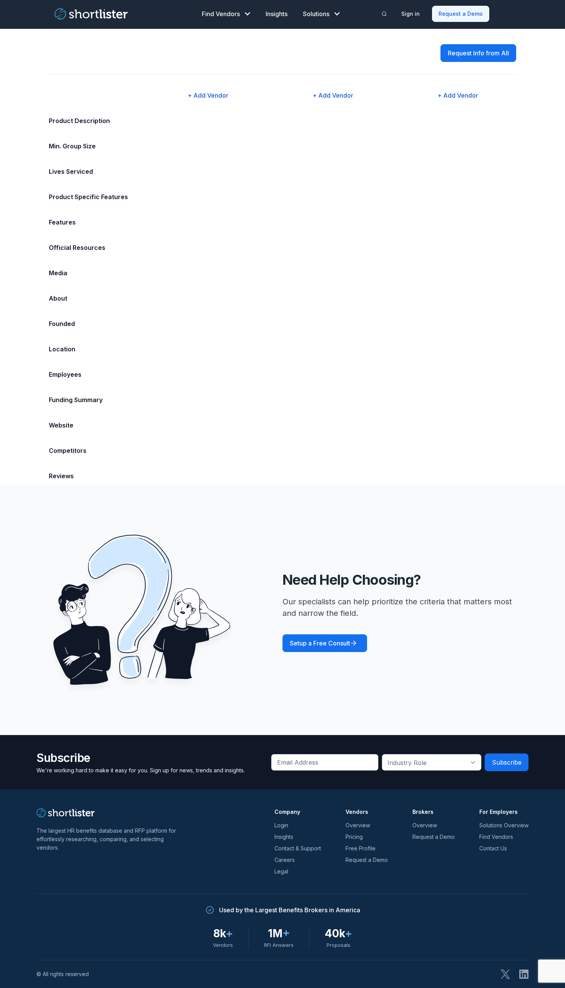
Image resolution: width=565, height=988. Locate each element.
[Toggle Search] (384, 14)
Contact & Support (297, 848)
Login (281, 825)
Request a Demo (461, 13)
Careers (284, 860)
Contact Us (493, 848)
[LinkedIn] (523, 974)
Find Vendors (221, 14)
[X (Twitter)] (505, 974)
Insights (276, 14)
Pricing (354, 836)
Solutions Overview (503, 825)
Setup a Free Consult (320, 643)
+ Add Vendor (208, 95)
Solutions (316, 14)
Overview (358, 825)
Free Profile (361, 848)
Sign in (410, 13)
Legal (281, 871)
